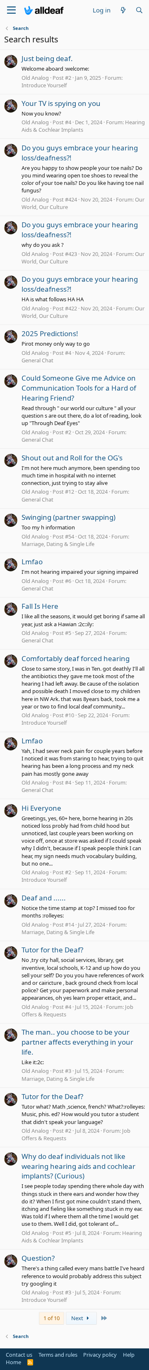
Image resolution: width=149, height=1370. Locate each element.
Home (13, 1362)
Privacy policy (100, 1354)
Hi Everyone (41, 808)
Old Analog (35, 77)
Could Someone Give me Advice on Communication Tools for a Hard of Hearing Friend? (79, 388)
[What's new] (123, 10)
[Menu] (11, 10)
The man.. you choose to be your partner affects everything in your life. (77, 1042)
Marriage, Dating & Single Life (58, 544)
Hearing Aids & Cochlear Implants (82, 1236)
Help (129, 1354)
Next (77, 1318)
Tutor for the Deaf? (52, 949)
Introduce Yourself (44, 85)
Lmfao (32, 561)
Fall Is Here (40, 606)
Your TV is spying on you (61, 103)
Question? (38, 1258)
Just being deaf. (47, 58)
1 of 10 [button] (51, 1318)
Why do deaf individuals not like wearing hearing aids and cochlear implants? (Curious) (78, 1166)
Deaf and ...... (44, 898)
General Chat (37, 360)
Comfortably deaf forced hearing (76, 658)
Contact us (19, 1354)
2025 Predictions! (50, 333)
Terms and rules (57, 1354)
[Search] (139, 10)
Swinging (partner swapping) (68, 517)
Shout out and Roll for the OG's (72, 457)
